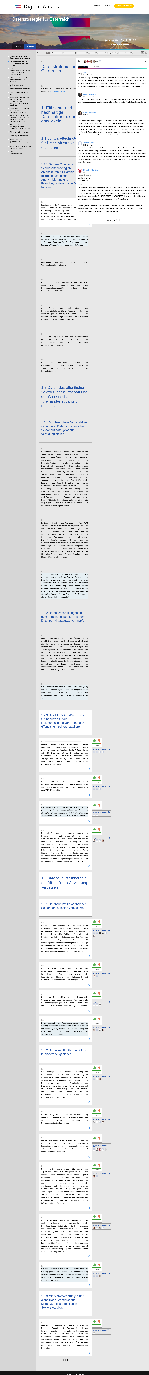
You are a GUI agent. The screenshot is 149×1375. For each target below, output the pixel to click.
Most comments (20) (69, 53)
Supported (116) (113, 53)
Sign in (107, 6)
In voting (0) (102, 53)
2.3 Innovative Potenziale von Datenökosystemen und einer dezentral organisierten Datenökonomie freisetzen (19, 118)
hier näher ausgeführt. (57, 92)
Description (18, 47)
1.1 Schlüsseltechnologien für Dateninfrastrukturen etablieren (19, 63)
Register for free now (124, 6)
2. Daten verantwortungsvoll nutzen (19, 93)
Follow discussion (120, 44)
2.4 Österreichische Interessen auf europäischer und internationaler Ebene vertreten (20, 126)
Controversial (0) (83, 53)
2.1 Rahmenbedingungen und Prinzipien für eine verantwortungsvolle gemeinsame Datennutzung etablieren (19, 101)
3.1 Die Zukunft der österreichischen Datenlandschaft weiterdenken (20, 141)
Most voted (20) (56, 53)
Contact (97, 6)
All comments (83, 66)
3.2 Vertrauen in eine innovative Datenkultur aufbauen (20, 147)
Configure (89, 76)
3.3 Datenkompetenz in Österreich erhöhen (17, 153)
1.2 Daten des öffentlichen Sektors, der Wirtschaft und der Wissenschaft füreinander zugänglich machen (20, 71)
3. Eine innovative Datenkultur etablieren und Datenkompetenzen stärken (19, 134)
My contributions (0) (126, 53)
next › (116, 220)
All (48, 53)
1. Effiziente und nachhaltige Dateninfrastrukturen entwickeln (20, 57)
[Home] (37, 7)
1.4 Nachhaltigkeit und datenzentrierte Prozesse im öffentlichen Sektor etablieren (20, 87)
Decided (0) (93, 53)
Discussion (30, 47)
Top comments (94, 66)
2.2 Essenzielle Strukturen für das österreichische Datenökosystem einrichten (19, 110)
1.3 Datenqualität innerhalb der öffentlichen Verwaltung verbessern (20, 79)
